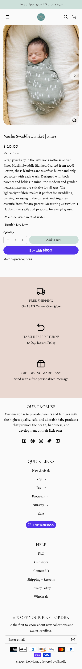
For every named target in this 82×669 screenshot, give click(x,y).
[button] (65, 17)
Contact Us (41, 570)
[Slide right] (74, 76)
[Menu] (7, 17)
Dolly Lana (33, 661)
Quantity (8, 232)
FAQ (41, 553)
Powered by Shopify (54, 661)
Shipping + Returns (41, 579)
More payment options (17, 259)
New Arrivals (41, 470)
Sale (41, 513)
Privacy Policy (41, 588)
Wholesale (41, 596)
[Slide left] (7, 76)
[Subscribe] (73, 639)
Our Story (41, 562)
